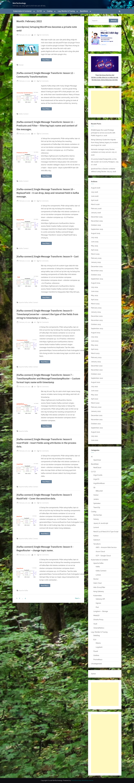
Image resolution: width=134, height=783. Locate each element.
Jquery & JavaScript (100, 523)
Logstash (99, 647)
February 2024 (96, 308)
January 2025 (96, 262)
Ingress (98, 603)
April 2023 (94, 349)
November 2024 (97, 271)
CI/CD (39, 11)
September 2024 (97, 279)
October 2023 (96, 324)
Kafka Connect (23, 114)
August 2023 (95, 333)
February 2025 (96, 258)
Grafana (96, 655)
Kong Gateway (98, 591)
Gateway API (100, 599)
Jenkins (96, 499)
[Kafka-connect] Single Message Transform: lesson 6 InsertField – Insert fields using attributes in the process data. (46, 443)
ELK (94, 640)
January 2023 (96, 362)
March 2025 (95, 254)
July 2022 (94, 386)
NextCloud (97, 467)
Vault (95, 624)
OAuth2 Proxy (98, 620)
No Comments (44, 35)
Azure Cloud (100, 551)
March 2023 (95, 353)
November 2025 (97, 221)
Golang (96, 519)
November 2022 (97, 370)
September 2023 (97, 328)
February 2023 (96, 357)
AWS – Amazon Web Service (106, 547)
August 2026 (95, 188)
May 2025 (94, 246)
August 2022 (95, 382)
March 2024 (95, 304)
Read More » (47, 60)
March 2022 (95, 403)
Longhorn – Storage (100, 611)
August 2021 (95, 432)
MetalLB (96, 615)
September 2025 (97, 229)
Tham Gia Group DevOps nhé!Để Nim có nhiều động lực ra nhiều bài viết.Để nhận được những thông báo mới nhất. (104, 77)
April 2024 (94, 300)
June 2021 (94, 440)
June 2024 (94, 291)
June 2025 (94, 242)
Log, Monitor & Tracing (66, 11)
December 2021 (96, 415)
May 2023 (94, 345)
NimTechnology (19, 3)
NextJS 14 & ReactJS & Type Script (105, 532)
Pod (97, 607)
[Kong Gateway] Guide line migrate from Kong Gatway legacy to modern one (104, 142)
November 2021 (97, 419)
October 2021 (96, 424)
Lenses (98, 575)
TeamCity (96, 507)
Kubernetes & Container (22, 11)
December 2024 (97, 266)
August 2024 (95, 283)
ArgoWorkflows (99, 483)
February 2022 (96, 407)
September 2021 (97, 428)
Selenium (96, 540)
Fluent (95, 651)
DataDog (96, 635)
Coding (49, 11)
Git (94, 487)
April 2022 (94, 399)
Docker (21, 65)
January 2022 (96, 411)
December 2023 (97, 316)
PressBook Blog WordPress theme (82, 780)
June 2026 (94, 196)
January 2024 (96, 312)
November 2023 (97, 320)
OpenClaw (97, 460)
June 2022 (94, 391)
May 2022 (94, 395)
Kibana (98, 643)
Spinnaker (97, 503)
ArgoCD (96, 479)
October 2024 (96, 275)
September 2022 (97, 378)
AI (92, 457)
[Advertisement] (105, 102)
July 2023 (94, 337)
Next (77, 598)
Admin (93, 674)
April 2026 (94, 200)
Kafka (98, 567)
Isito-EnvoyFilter (99, 587)
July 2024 (94, 287)
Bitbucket (99, 491)
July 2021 (94, 436)
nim (35, 35)
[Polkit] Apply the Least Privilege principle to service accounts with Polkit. (103, 133)
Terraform (97, 544)
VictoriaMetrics (98, 628)
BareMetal (84, 11)
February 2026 (96, 208)
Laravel (96, 527)
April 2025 (94, 250)
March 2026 (95, 204)
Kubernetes (97, 595)
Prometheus (97, 659)
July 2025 (94, 237)
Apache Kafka (23, 302)
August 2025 (95, 233)
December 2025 (97, 217)
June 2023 (94, 341)
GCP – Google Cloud (103, 556)
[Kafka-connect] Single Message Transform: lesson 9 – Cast (47, 256)
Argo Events (97, 475)
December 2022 (96, 366)
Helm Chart (97, 583)
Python (95, 536)
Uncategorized (96, 664)
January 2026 (96, 213)
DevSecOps (97, 515)
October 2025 (96, 225)
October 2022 (96, 374)
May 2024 (94, 295)
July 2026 (94, 192)
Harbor (96, 495)
